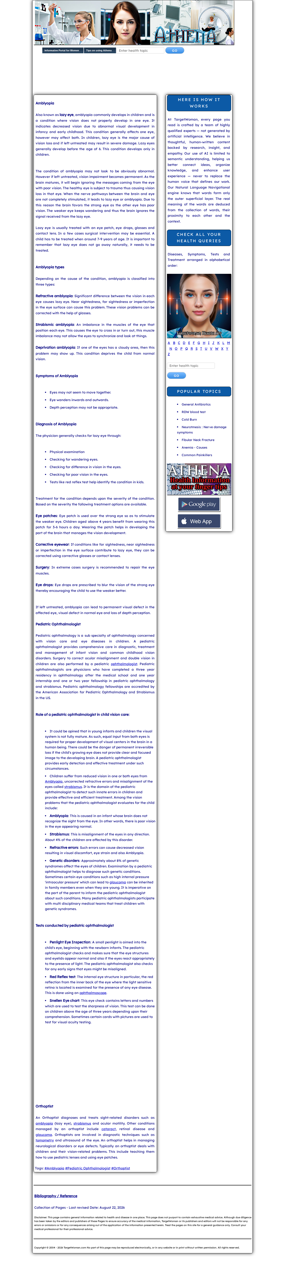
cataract (109, 1129)
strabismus (73, 787)
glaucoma (118, 882)
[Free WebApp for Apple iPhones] (199, 527)
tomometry (45, 1140)
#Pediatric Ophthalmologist (87, 1168)
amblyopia (44, 1123)
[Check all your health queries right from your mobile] (199, 494)
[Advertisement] (142, 78)
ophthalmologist (124, 664)
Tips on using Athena (99, 50)
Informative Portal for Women (62, 50)
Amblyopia (54, 781)
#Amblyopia (54, 1168)
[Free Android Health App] (199, 511)
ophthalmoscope (92, 993)
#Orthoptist (120, 1168)
